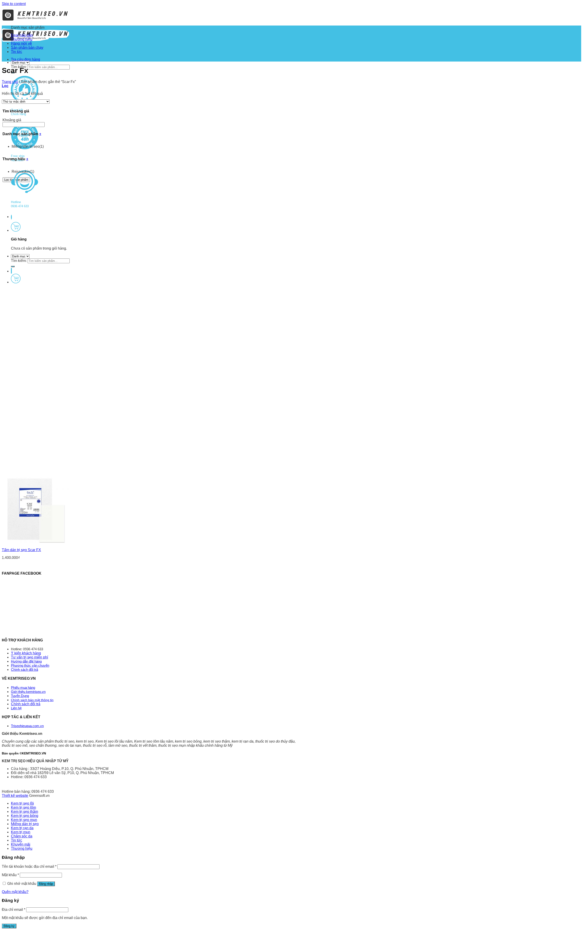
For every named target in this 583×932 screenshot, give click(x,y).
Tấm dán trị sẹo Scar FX (21, 550)
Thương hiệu (21, 39)
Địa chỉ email (13, 909)
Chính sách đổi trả (24, 669)
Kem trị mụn (20, 832)
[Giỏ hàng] (15, 230)
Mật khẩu (10, 875)
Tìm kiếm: (19, 261)
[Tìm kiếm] (13, 266)
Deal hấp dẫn (22, 35)
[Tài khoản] (11, 271)
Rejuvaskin (23, 171)
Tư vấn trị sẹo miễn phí (29, 657)
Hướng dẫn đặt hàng (26, 661)
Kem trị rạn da (22, 828)
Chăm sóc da (21, 836)
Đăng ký (9, 926)
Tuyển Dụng (20, 696)
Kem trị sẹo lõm (23, 807)
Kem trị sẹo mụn (24, 820)
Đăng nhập (46, 884)
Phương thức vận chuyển (30, 665)
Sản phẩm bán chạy (27, 47)
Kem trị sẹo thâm (24, 811)
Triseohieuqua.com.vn (27, 726)
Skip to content (14, 4)
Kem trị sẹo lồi (22, 803)
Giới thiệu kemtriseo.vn (28, 692)
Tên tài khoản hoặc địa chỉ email (29, 866)
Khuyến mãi (20, 844)
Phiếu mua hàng (23, 687)
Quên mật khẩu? (15, 892)
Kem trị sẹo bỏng (24, 816)
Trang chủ (10, 82)
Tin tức (16, 52)
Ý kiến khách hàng (26, 653)
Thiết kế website (15, 796)
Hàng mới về (21, 43)
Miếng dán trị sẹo (28, 146)
